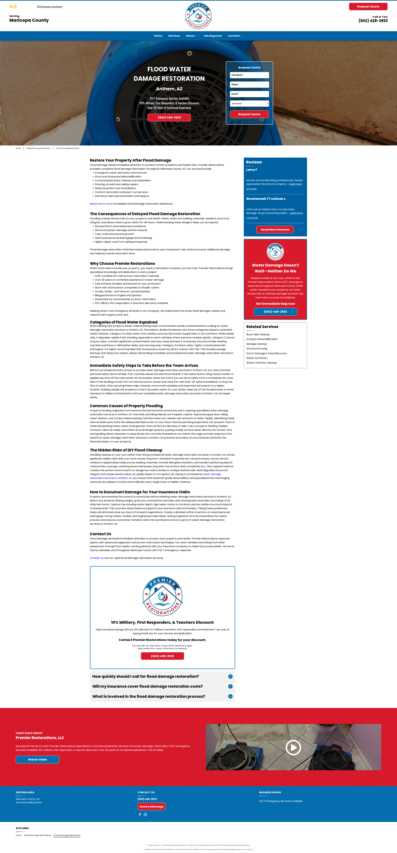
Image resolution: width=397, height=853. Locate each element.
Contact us (96, 558)
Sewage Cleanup (256, 344)
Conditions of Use (194, 845)
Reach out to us (99, 204)
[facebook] (140, 815)
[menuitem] (158, 35)
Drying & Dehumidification (262, 339)
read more (295, 184)
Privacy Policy (153, 845)
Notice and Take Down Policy (215, 845)
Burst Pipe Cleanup (258, 334)
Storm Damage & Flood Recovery (266, 353)
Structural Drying (256, 348)
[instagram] (145, 815)
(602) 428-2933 (373, 20)
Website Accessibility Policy (239, 845)
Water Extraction (256, 358)
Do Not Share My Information (174, 845)
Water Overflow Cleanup (261, 362)
